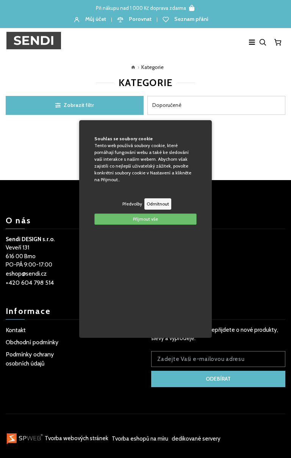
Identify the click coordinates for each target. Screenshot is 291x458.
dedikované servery (196, 438)
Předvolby (132, 204)
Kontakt (16, 330)
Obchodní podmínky (32, 342)
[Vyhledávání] (262, 42)
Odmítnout (158, 204)
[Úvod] (131, 67)
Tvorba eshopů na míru (140, 438)
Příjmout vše (145, 219)
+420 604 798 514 (30, 282)
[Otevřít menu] (252, 42)
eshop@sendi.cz (26, 273)
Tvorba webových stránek (77, 438)
